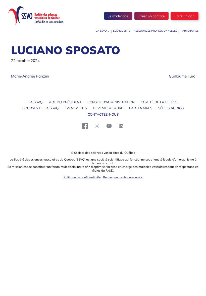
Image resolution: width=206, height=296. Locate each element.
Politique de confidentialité (82, 177)
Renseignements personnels (123, 177)
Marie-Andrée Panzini (30, 76)
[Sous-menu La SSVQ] (109, 31)
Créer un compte (151, 16)
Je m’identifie (118, 16)
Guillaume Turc (182, 76)
